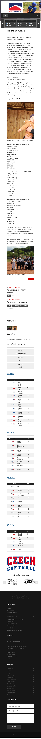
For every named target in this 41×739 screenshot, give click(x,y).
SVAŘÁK (20, 367)
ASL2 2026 (11, 477)
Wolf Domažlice (11, 692)
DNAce (9, 670)
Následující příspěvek (14, 299)
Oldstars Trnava (11, 677)
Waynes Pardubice (12, 690)
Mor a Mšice (10, 675)
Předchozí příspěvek (14, 287)
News (8, 33)
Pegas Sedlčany (11, 679)
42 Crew (9, 695)
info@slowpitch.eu (12, 616)
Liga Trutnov (15, 305)
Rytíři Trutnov (10, 681)
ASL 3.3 (20, 361)
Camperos (10, 668)
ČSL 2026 (10, 373)
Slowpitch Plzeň (11, 684)
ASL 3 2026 (11, 525)
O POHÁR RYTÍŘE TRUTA (20, 354)
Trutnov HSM (10, 688)
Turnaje (25, 305)
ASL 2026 (10, 432)
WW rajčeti (15, 99)
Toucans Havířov (11, 686)
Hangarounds (10, 673)
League (9, 305)
